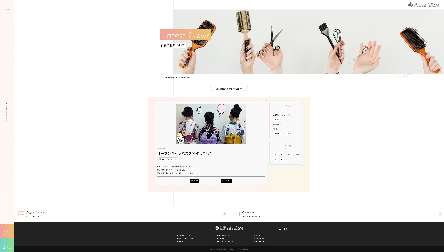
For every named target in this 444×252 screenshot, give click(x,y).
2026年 (275, 155)
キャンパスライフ (184, 241)
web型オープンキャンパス (282, 115)
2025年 (283, 155)
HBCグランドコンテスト (225, 241)
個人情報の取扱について (264, 241)
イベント (276, 120)
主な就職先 (220, 238)
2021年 (283, 159)
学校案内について (184, 235)
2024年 (290, 155)
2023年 (297, 155)
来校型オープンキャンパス (168, 159)
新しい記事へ (226, 181)
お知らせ (276, 124)
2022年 (275, 159)
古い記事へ (194, 181)
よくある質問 (260, 238)
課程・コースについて (185, 238)
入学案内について (262, 235)
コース (275, 129)
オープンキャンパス (223, 235)
